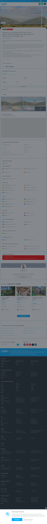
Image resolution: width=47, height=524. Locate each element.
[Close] (46, 508)
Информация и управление (28, 519)
